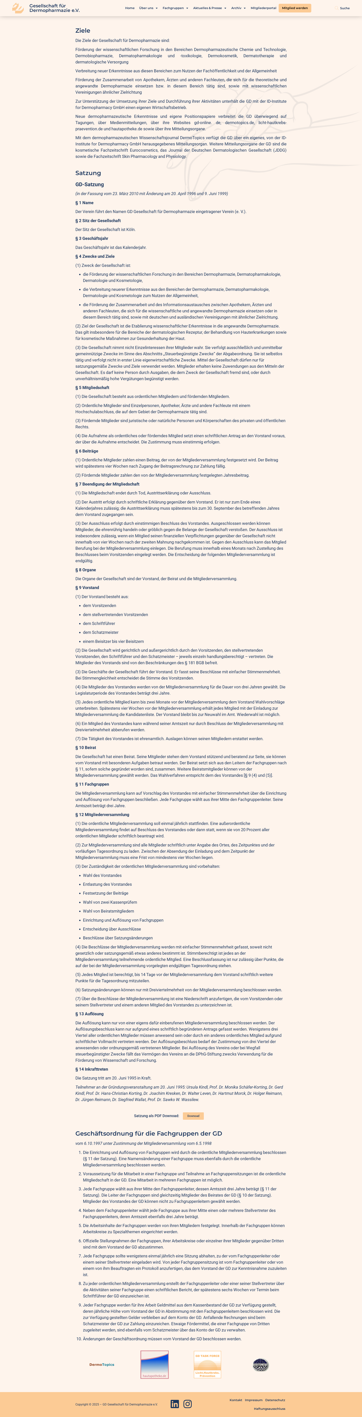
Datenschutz (275, 1400)
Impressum (254, 1400)
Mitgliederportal (263, 8)
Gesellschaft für (47, 5)
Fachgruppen (173, 8)
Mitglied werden (295, 8)
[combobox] (341, 8)
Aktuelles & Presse (207, 8)
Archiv (236, 8)
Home (130, 8)
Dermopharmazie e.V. (54, 10)
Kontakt (236, 1400)
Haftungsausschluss (269, 1409)
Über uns (146, 8)
